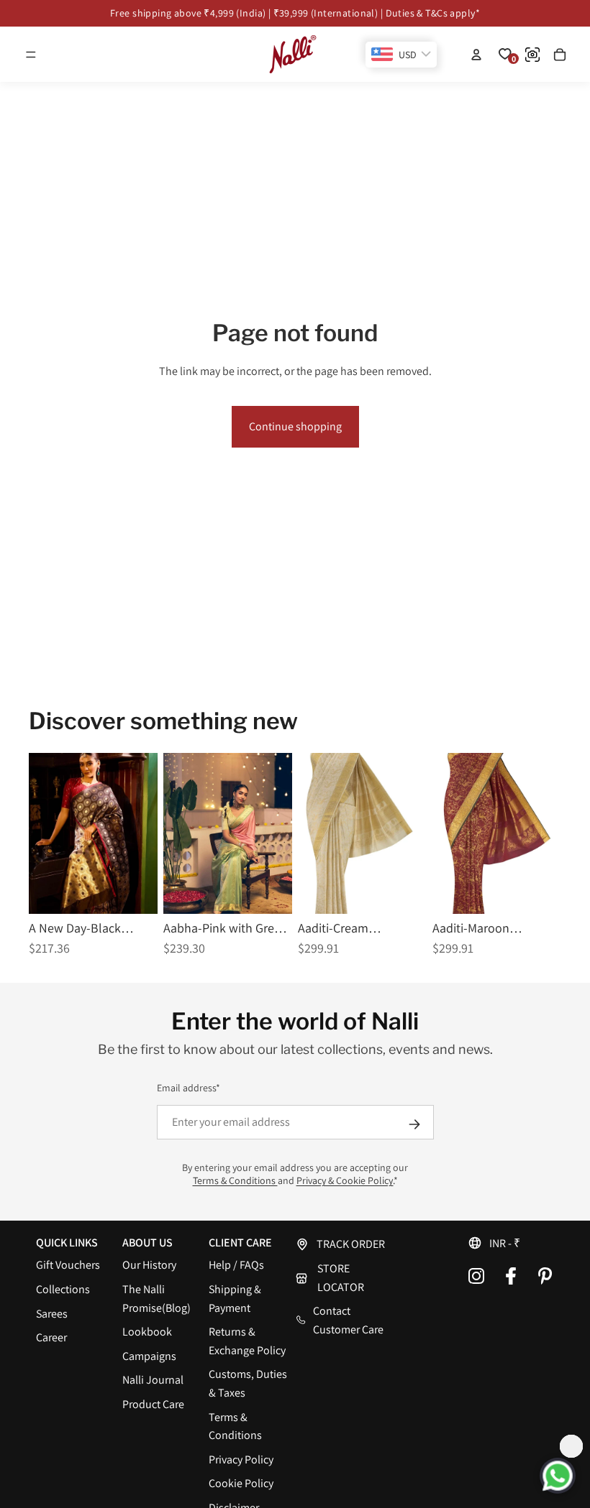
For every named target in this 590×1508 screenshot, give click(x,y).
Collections (63, 1289)
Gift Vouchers (68, 1264)
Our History (149, 1264)
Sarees (52, 1313)
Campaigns (149, 1356)
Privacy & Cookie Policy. (345, 1180)
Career (51, 1337)
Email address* (188, 1087)
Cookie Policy (241, 1483)
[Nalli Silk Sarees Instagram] (476, 1276)
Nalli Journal (152, 1379)
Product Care (153, 1404)
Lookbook (147, 1331)
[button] (30, 54)
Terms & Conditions (235, 1180)
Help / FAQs (236, 1264)
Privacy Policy (241, 1459)
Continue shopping (295, 426)
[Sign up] (414, 1124)
